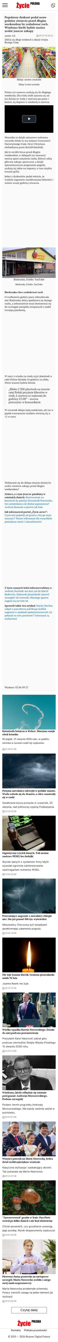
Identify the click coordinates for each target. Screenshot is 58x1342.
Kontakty (16, 1330)
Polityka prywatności (35, 1330)
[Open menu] (5, 5)
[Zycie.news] (28, 5)
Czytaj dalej (29, 1310)
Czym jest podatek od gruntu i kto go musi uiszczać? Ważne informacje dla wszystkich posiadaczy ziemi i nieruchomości (28, 518)
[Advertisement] (29, 215)
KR (13, 35)
